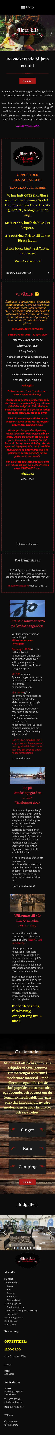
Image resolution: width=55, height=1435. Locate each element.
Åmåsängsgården (13, 1303)
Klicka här (18, 1406)
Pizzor (31, 939)
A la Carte (9, 1373)
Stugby (10, 1286)
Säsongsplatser (13, 1300)
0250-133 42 (14, 1399)
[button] (27, 8)
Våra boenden (11, 1282)
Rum (9, 1289)
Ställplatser (12, 1296)
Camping (11, 1293)
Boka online (10, 1324)
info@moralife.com (18, 585)
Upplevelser (12, 1314)
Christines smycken (15, 1307)
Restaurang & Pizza (13, 1317)
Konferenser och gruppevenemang (22, 1310)
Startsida (8, 1278)
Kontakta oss (10, 1321)
